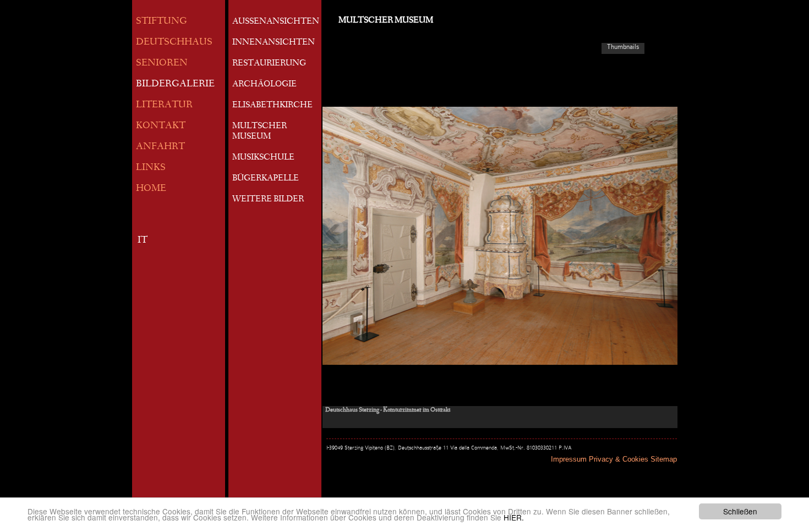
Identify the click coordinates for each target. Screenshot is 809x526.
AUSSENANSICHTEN (275, 22)
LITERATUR (164, 105)
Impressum (569, 459)
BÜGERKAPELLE (265, 178)
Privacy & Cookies (618, 459)
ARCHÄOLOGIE (264, 84)
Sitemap (664, 459)
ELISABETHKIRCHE (272, 105)
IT (142, 240)
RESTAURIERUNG (269, 63)
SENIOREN (162, 63)
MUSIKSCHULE (263, 158)
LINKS (151, 168)
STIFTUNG (161, 21)
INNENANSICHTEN (273, 43)
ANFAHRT (160, 147)
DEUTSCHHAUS (174, 42)
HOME (151, 189)
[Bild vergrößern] (500, 233)
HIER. (514, 517)
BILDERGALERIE (175, 84)
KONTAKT (160, 126)
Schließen (740, 511)
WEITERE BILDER (268, 199)
